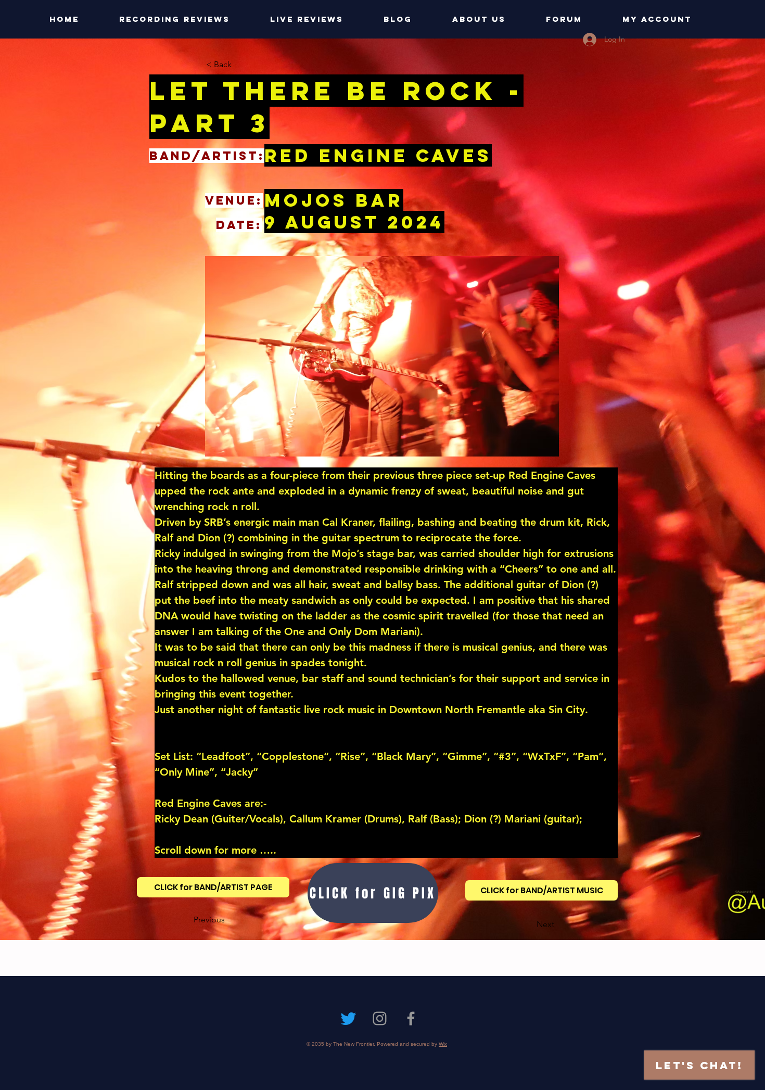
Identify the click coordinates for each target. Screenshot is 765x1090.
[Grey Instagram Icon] (380, 1018)
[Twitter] (348, 1018)
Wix (443, 1044)
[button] (240, 64)
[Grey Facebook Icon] (411, 1018)
